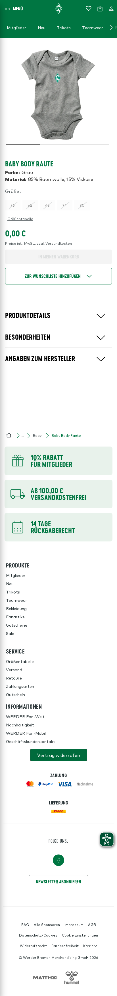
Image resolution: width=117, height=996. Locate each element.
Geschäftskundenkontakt (30, 741)
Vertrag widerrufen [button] (58, 755)
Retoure (14, 677)
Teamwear (16, 600)
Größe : (13, 191)
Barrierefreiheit (65, 945)
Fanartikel (16, 616)
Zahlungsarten (20, 686)
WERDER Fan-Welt (25, 716)
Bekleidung (16, 608)
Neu (10, 583)
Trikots (13, 591)
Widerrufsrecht (33, 945)
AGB (92, 924)
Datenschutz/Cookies (38, 935)
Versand (14, 669)
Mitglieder (16, 575)
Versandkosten (58, 243)
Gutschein (15, 694)
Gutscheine (16, 625)
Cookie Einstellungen (80, 935)
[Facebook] (58, 860)
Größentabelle (20, 218)
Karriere (90, 945)
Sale (10, 633)
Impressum (73, 924)
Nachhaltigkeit (20, 724)
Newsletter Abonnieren (58, 881)
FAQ (25, 924)
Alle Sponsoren (47, 924)
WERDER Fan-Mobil (26, 733)
